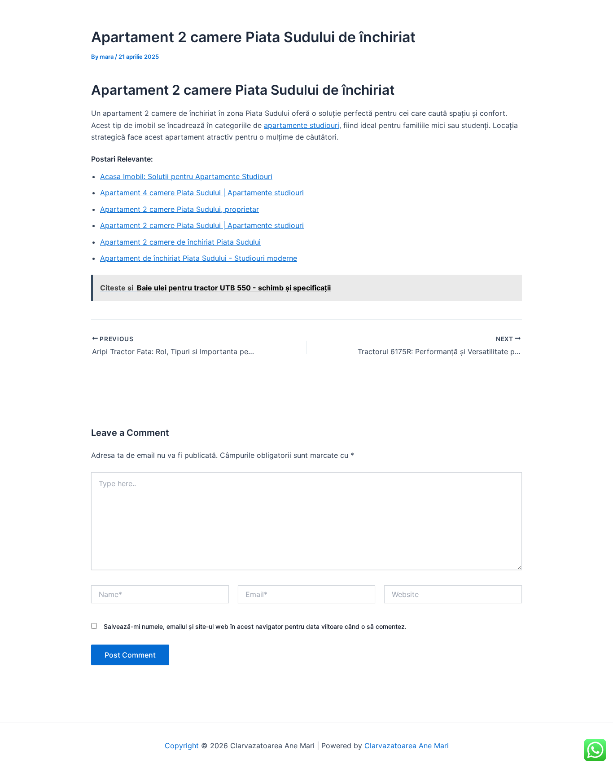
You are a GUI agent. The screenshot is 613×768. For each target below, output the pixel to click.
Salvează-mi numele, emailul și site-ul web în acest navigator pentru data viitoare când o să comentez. (255, 626)
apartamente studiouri (301, 125)
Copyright (182, 745)
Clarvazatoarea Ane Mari (406, 745)
